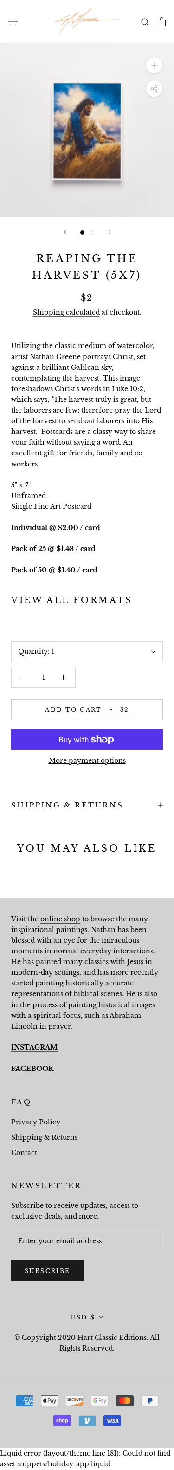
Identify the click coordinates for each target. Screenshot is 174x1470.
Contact (24, 1152)
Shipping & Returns (67, 805)
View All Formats (72, 600)
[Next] (109, 232)
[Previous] (65, 232)
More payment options (87, 760)
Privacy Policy (35, 1122)
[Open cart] (162, 21)
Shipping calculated (66, 312)
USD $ (83, 1317)
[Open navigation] (13, 21)
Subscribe (48, 1270)
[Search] (145, 22)
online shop (60, 919)
